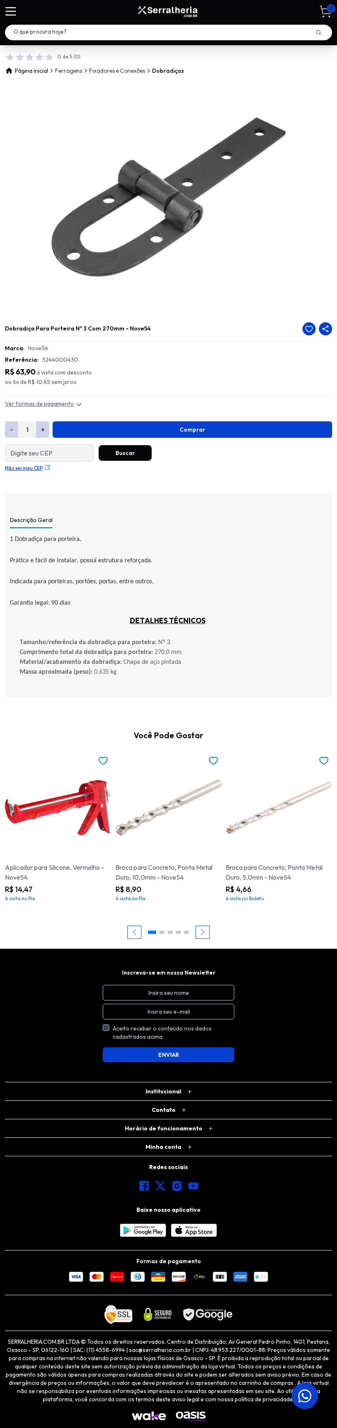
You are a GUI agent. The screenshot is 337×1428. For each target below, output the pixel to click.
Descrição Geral (31, 520)
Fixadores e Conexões (117, 70)
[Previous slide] (134, 932)
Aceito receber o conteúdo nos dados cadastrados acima (162, 1032)
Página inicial (31, 70)
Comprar (192, 429)
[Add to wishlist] (309, 328)
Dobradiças (168, 70)
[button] (152, 932)
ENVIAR (168, 1054)
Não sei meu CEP (24, 468)
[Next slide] (202, 932)
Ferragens (68, 70)
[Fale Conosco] (305, 1396)
